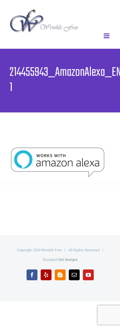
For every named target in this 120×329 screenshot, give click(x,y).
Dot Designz (68, 260)
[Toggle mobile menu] (107, 35)
